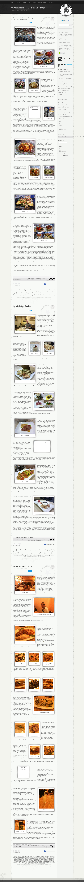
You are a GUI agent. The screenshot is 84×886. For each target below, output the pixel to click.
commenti (44, 290)
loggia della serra (18, 552)
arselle (67, 82)
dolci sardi (40, 291)
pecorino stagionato (25, 860)
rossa (46, 554)
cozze (59, 88)
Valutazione (51, 2)
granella (22, 551)
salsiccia (41, 861)
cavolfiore (34, 290)
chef (36, 290)
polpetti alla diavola (38, 860)
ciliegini (18, 550)
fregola (14, 292)
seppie (26, 295)
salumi (44, 861)
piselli (32, 860)
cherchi (39, 290)
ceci (13, 550)
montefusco (45, 552)
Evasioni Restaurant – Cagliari (65, 44)
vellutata (49, 555)
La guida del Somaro (66, 71)
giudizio (33, 292)
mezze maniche (36, 552)
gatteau (31, 292)
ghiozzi (40, 858)
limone (52, 292)
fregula (21, 292)
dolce (64, 90)
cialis (60, 71)
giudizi (20, 551)
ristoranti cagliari (68, 109)
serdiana (19, 862)
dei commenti (62, 151)
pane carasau (46, 293)
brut (43, 549)
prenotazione (28, 294)
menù (30, 293)
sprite (37, 862)
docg (36, 291)
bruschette (41, 549)
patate (49, 293)
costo (49, 290)
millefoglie (41, 552)
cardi (28, 290)
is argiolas (26, 859)
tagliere (40, 862)
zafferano (35, 556)
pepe (34, 553)
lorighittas (14, 293)
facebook (50, 857)
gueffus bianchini (37, 292)
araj (35, 549)
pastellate (31, 553)
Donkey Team (29, 620)
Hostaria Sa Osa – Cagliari (22, 306)
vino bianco (32, 556)
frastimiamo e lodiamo (20, 858)
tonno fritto (40, 555)
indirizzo (46, 292)
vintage (36, 863)
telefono (35, 295)
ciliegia (16, 550)
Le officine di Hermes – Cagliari (65, 45)
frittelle (26, 858)
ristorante (51, 294)
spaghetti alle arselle (33, 862)
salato (38, 861)
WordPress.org (62, 153)
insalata (49, 292)
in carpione (38, 551)
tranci (43, 295)
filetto (50, 291)
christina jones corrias (24, 857)
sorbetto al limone (27, 862)
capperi (26, 290)
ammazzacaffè (24, 856)
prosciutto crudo (16, 861)
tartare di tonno (32, 555)
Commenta (25, 19)
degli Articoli (62, 150)
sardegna (48, 861)
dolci (37, 291)
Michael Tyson (66, 878)
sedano (14, 862)
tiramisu (38, 295)
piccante (38, 553)
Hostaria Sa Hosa (20, 539)
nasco (52, 859)
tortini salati (53, 862)
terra (47, 862)
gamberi (28, 292)
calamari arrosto (18, 290)
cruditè (22, 291)
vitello (39, 863)
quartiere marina (28, 554)
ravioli (23, 861)
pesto (19, 294)
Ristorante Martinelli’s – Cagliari (65, 46)
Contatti (24, 2)
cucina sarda (25, 291)
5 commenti (21, 568)
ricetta (29, 861)
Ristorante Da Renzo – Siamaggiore (25, 18)
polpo (21, 294)
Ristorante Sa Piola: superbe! (64, 42)
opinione (18, 860)
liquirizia (36, 859)
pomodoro (23, 294)
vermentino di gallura (29, 296)
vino (38, 296)
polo (34, 860)
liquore (15, 552)
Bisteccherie (71, 136)
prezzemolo (15, 554)
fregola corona (18, 292)
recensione (45, 294)
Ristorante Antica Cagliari (64, 48)
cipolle (41, 290)
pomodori (44, 553)
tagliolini (42, 862)
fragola (54, 550)
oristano (39, 293)
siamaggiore (32, 295)
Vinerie (81, 136)
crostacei (19, 291)
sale (52, 554)
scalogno (22, 555)
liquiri (54, 292)
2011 (20, 549)
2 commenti (21, 307)
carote (17, 857)
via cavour (28, 556)
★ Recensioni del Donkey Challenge (28, 7)
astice (38, 289)
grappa (25, 551)
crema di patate (33, 550)
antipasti (33, 549)
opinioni (36, 293)
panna (21, 860)
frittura (14, 551)
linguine (53, 551)
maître (18, 293)
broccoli (39, 856)
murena (32, 293)
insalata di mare (21, 859)
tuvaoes (45, 295)
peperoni (51, 293)
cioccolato (21, 550)
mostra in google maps (39, 279)
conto (36, 857)
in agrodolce (43, 292)
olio (34, 293)
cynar (43, 550)
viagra (60, 74)
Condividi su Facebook (50, 284)
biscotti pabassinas (50, 289)
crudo (37, 550)
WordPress (57, 878)
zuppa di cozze (42, 863)
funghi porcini (33, 858)
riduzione (40, 554)
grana (44, 858)
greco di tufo (29, 551)
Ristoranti (60, 136)
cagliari (47, 549)
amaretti (23, 289)
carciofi (14, 857)
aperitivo (26, 289)
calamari (14, 290)
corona (47, 290)
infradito (15, 859)
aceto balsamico (24, 549)
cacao (44, 856)
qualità (37, 294)
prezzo (31, 294)
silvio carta (22, 862)
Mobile (34, 2)
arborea (35, 289)
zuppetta (43, 556)
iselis (31, 859)
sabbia (36, 861)
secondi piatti (23, 295)
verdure (52, 555)
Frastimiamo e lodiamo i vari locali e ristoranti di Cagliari (21, 614)
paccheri (24, 553)
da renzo (29, 291)
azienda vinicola (41, 289)
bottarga (69, 82)
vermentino (52, 295)
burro (42, 856)
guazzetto (32, 551)
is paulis (29, 859)
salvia (46, 861)
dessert (32, 291)
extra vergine (47, 291)
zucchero (40, 296)
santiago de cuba (17, 295)
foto (51, 291)
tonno (41, 295)
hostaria (35, 551)
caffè (53, 289)
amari (31, 549)
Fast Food (75, 136)
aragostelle (32, 289)
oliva (13, 553)
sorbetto (25, 555)
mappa (27, 293)
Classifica (18, 2)
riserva (48, 294)
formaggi (15, 858)
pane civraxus (28, 553)
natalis (48, 552)
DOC (34, 291)
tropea (43, 555)
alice (21, 289)
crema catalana (15, 291)
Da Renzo (19, 279)
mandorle (20, 293)
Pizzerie (66, 136)
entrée (43, 291)
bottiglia (31, 856)
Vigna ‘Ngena (35, 296)
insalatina (45, 551)
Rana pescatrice (41, 294)
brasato (34, 856)
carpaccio (30, 290)
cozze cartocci (53, 290)
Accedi (60, 148)
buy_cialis (61, 72)
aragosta (29, 289)
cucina (62, 88)
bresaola (36, 856)
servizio (28, 295)
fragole (54, 291)
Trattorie (63, 136)
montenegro (49, 859)
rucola (54, 294)
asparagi (38, 549)
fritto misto (24, 292)
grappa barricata (48, 858)
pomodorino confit (49, 553)
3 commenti (21, 19)
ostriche (42, 293)
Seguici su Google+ (65, 28)
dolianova (47, 857)
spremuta (28, 555)
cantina (53, 856)
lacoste (34, 859)
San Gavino (19, 555)
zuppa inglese (40, 556)
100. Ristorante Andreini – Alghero (65, 35)
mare (31, 552)
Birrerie (78, 136)
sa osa (51, 554)
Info (29, 2)
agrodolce (28, 549)
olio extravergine (52, 552)
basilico (45, 289)
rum (14, 295)
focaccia (53, 857)
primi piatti (34, 294)
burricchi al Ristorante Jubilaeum (65, 34)
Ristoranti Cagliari (42, 2)
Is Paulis (19, 846)
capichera (22, 290)
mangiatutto (24, 293)
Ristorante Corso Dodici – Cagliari (65, 49)
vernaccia (25, 556)
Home (12, 2)
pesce (36, 553)
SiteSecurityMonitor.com (65, 159)
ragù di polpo (33, 554)
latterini (48, 551)
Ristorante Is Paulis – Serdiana (23, 566)
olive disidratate (17, 553)
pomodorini (46, 860)
